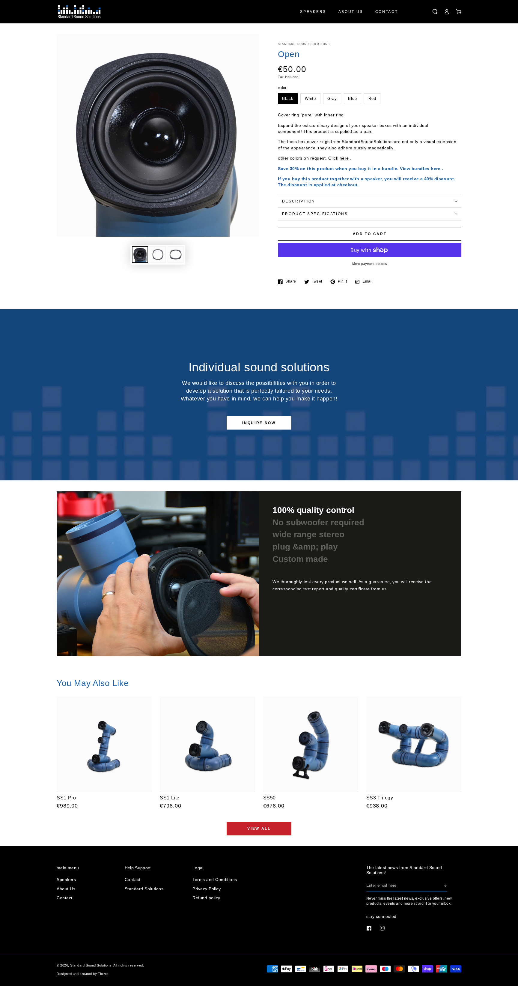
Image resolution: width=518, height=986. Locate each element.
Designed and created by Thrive (82, 974)
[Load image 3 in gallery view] (176, 254)
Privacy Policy (206, 888)
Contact (65, 897)
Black (287, 99)
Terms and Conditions (214, 879)
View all (259, 828)
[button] (435, 12)
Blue (352, 99)
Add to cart (370, 234)
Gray (332, 99)
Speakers (66, 879)
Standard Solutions (144, 888)
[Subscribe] (445, 886)
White (310, 99)
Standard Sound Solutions (304, 44)
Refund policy (206, 897)
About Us (66, 888)
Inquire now (259, 423)
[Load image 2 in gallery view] (158, 254)
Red (372, 99)
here (344, 158)
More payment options (369, 263)
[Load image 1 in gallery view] (140, 254)
